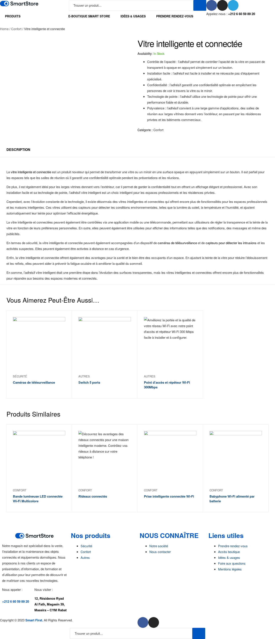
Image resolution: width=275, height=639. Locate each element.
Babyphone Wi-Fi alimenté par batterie (232, 499)
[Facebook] (211, 5)
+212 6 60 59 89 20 (241, 13)
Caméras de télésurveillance (34, 382)
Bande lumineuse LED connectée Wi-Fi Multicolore (38, 499)
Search (199, 5)
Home (4, 28)
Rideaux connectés (92, 496)
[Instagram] (222, 5)
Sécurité (20, 376)
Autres (84, 376)
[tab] (18, 149)
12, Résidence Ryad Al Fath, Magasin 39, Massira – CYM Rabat (50, 604)
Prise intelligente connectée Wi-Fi (169, 496)
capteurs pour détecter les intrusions (231, 243)
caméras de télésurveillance (177, 243)
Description (18, 149)
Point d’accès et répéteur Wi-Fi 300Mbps (167, 385)
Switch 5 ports (89, 382)
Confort (16, 28)
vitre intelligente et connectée (31, 172)
